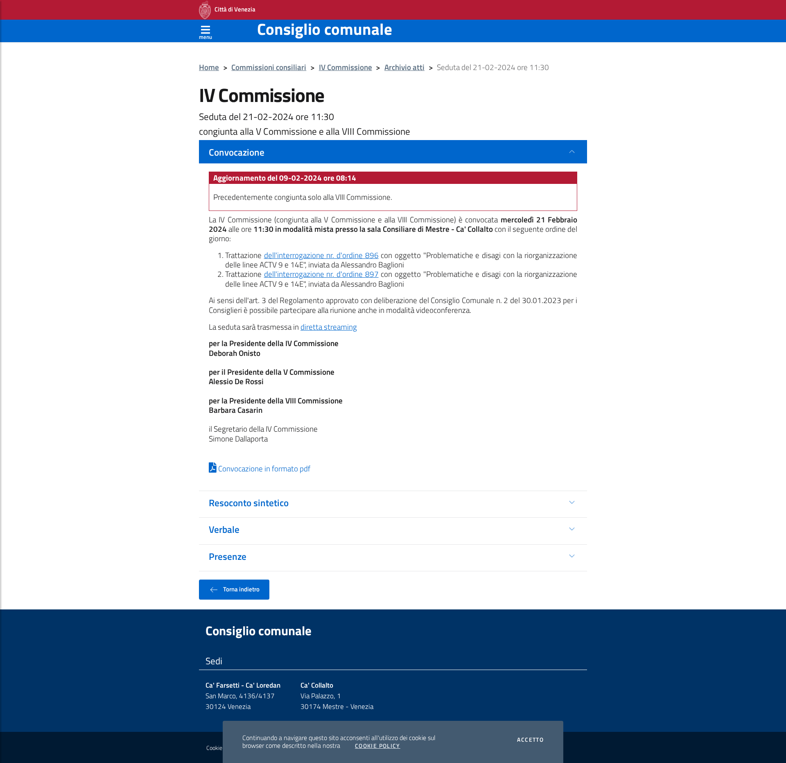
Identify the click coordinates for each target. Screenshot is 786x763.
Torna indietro (241, 589)
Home (209, 67)
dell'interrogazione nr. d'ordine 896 (321, 255)
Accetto (530, 740)
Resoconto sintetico (249, 502)
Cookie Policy (377, 746)
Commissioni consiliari (268, 67)
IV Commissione (345, 67)
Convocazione (236, 152)
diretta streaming (328, 327)
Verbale (224, 529)
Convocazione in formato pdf (263, 468)
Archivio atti (404, 67)
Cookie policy (221, 748)
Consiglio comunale (324, 29)
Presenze (227, 556)
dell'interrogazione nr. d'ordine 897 (321, 274)
